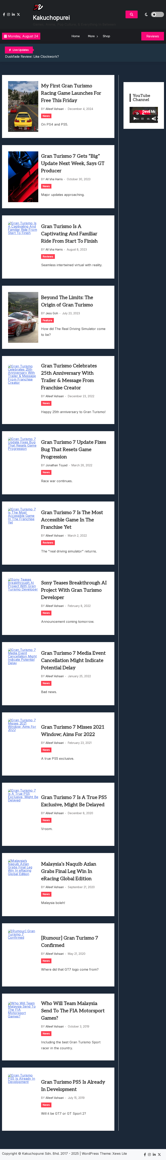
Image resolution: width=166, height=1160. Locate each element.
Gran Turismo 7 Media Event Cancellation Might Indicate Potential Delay (73, 660)
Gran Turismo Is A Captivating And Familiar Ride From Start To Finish (69, 234)
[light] (152, 14)
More (91, 36)
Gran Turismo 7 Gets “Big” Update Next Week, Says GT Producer (72, 163)
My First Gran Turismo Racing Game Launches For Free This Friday (71, 93)
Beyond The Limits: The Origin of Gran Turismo (67, 301)
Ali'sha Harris (54, 179)
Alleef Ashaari (55, 109)
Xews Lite (119, 1153)
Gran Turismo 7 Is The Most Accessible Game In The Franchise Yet (72, 520)
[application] (144, 115)
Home (75, 36)
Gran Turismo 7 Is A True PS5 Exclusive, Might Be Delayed (74, 801)
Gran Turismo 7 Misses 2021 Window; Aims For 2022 (72, 730)
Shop (106, 36)
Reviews (48, 256)
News (46, 115)
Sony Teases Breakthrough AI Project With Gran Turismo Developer (74, 590)
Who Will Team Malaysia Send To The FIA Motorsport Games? (73, 1010)
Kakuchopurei (51, 17)
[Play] (135, 119)
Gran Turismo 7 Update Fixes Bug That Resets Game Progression (73, 449)
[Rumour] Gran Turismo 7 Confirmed (69, 941)
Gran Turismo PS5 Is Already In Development (73, 1085)
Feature (47, 320)
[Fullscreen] (156, 119)
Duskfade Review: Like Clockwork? (32, 56)
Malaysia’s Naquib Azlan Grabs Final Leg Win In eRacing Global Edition (68, 871)
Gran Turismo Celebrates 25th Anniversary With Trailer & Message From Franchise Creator (69, 377)
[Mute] (154, 119)
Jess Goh (52, 313)
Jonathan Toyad (56, 465)
